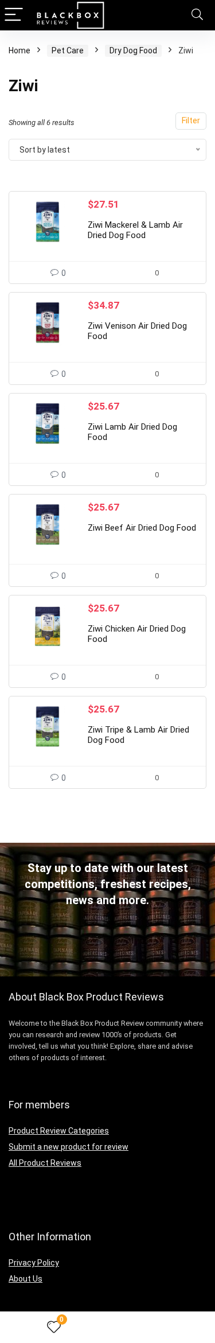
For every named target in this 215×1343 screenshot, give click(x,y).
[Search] (197, 15)
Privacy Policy (34, 1262)
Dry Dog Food (133, 50)
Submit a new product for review (68, 1146)
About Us (25, 1278)
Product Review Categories (59, 1130)
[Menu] (14, 15)
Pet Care (68, 50)
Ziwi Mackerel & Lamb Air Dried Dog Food (135, 230)
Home (19, 50)
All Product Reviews (45, 1162)
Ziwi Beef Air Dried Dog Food (142, 528)
